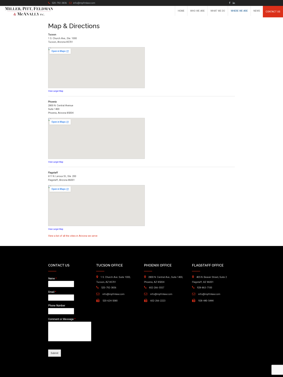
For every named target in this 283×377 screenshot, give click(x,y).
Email (52, 291)
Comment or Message (61, 319)
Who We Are (197, 10)
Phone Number (56, 305)
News (257, 10)
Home (181, 10)
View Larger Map (55, 91)
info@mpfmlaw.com (84, 2)
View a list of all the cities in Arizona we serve (72, 235)
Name (52, 278)
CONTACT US (273, 11)
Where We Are (239, 10)
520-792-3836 (59, 2)
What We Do (217, 10)
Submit (54, 353)
